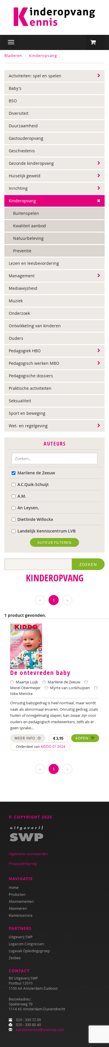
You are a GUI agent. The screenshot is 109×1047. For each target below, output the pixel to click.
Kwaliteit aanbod (29, 225)
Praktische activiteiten (30, 388)
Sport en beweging (27, 413)
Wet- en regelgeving (28, 425)
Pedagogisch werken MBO (34, 363)
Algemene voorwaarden (28, 853)
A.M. (21, 496)
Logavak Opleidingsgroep (29, 950)
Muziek (16, 300)
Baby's (15, 88)
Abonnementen (21, 901)
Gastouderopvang (26, 138)
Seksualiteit (20, 400)
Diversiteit (18, 113)
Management (22, 275)
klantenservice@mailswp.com (40, 1029)
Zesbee (15, 957)
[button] (95, 42)
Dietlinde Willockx (35, 519)
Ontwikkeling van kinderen (35, 325)
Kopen (83, 738)
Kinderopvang (43, 55)
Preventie (22, 250)
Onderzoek (19, 313)
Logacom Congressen (26, 943)
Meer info (25, 738)
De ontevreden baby (40, 672)
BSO (13, 100)
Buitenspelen (26, 213)
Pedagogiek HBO (25, 350)
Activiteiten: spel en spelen (35, 75)
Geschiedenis (22, 150)
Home (14, 887)
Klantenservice (21, 915)
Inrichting (18, 188)
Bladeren (13, 55)
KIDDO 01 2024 (53, 746)
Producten (17, 894)
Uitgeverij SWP (21, 937)
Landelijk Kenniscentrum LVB (46, 531)
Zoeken (88, 564)
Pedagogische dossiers (31, 375)
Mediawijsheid (23, 288)
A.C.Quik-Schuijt (33, 484)
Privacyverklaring (23, 863)
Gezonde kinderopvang (31, 163)
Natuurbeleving (28, 238)
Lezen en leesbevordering (34, 263)
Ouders (16, 338)
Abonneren (18, 908)
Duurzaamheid (23, 125)
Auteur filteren (54, 542)
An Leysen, (28, 507)
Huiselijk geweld (24, 175)
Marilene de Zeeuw (36, 473)
